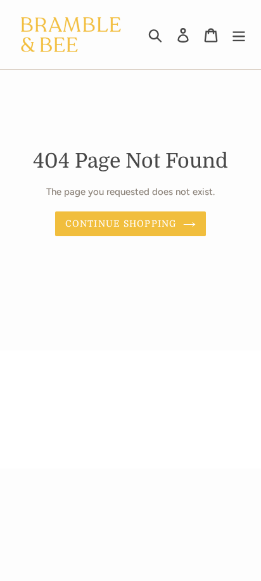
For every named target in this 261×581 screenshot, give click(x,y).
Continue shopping (121, 223)
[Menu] (239, 34)
